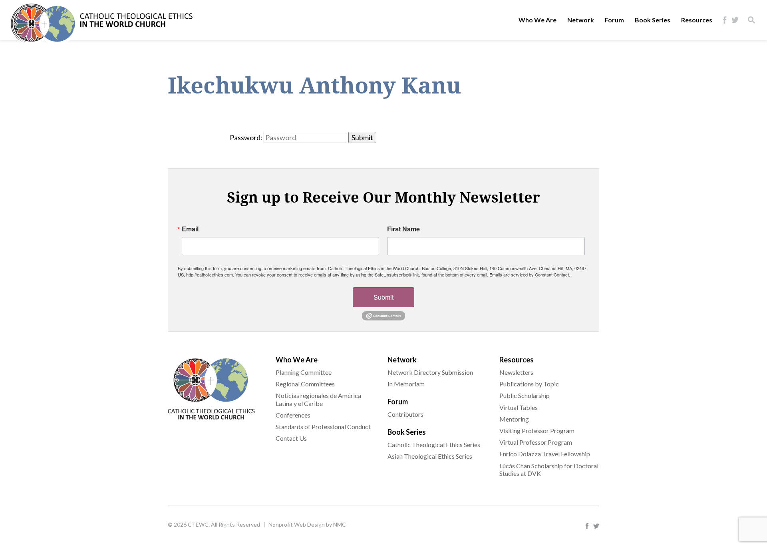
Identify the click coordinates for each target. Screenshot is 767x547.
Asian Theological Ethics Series (429, 456)
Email (190, 229)
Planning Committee (304, 372)
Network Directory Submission (430, 372)
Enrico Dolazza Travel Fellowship (544, 453)
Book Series (652, 20)
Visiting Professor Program (536, 430)
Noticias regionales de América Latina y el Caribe (318, 399)
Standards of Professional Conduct (323, 426)
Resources (696, 20)
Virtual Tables (518, 407)
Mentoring (514, 419)
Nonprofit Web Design (296, 524)
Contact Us (291, 438)
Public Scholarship (524, 395)
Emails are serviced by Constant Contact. (529, 274)
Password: (246, 137)
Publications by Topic (529, 384)
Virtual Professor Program (535, 442)
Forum (614, 20)
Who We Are (537, 20)
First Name (403, 229)
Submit (383, 297)
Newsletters (516, 372)
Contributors (405, 414)
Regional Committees (305, 384)
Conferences (293, 415)
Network (580, 20)
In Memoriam (406, 384)
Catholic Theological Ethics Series (433, 444)
